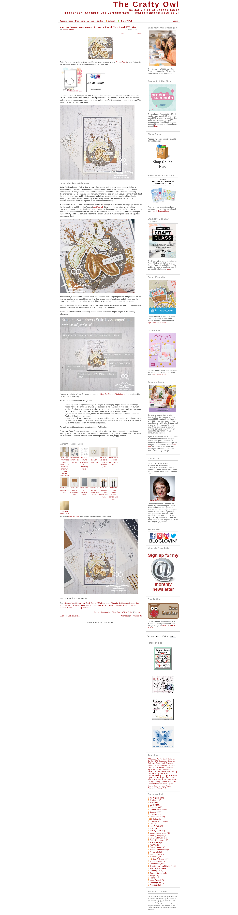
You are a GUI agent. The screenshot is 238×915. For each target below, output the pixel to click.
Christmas (151, 763)
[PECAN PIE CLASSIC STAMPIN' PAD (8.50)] (74, 479)
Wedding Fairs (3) (157, 883)
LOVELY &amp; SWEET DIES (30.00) (74, 460)
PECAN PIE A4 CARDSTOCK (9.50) (64, 490)
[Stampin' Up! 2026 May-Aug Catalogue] (162, 66)
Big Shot (151, 761)
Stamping (138, 612)
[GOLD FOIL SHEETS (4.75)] (64, 502)
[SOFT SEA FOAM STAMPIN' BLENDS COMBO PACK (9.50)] (113, 479)
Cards (96, 612)
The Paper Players (164, 786)
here (156, 126)
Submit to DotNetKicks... (70, 616)
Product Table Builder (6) (159, 850)
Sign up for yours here (157, 323)
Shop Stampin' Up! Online (90, 605)
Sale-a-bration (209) (161, 859)
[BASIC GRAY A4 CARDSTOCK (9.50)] (84, 479)
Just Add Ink (98, 207)
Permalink (124, 616)
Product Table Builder (73, 516)
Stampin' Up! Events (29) (160, 868)
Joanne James (68, 30)
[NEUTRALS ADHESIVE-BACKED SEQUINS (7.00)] (103, 448)
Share (122, 33)
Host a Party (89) (157, 826)
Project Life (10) (156, 852)
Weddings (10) (155, 885)
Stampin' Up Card (82, 603)
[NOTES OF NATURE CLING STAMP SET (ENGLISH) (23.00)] (84, 448)
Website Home (66, 21)
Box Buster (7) (155, 800)
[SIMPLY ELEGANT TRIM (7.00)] (94, 448)
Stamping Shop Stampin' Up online (162, 782)
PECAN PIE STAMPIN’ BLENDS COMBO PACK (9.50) (103, 492)
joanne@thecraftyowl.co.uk (157, 12)
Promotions (169, 767)
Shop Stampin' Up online (69, 605)
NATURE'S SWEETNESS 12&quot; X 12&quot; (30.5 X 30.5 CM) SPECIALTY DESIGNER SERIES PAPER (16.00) (64, 467)
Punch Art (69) (155, 857)
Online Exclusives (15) (159, 840)
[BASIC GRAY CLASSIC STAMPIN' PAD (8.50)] (94, 479)
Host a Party (159, 767)
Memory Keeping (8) (158, 836)
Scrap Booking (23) (157, 861)
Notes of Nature (129, 605)
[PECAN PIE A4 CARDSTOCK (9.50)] (64, 479)
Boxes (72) (154, 803)
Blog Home (80, 21)
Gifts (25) (153, 824)
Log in (175, 21)
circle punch (160, 763)
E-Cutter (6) (156, 819)
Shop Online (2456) (157, 864)
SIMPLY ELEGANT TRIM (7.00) (94, 460)
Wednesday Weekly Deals (157, 788)
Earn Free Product (160, 765)
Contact (100, 21)
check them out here (161, 211)
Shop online (134, 603)
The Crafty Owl (146, 4)
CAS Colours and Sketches (165, 761)
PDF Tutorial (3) (156, 843)
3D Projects (152, 759)
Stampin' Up (69, 603)
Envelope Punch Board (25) (161, 821)
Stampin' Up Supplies (119, 603)
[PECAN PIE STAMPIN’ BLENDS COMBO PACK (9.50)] (103, 479)
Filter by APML (126, 21)
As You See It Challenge (112, 605)
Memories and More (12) (160, 833)
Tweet (139, 33)
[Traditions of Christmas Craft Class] (162, 258)
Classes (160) (155, 812)
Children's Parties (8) (158, 810)
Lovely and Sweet (84, 608)
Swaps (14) (154, 875)
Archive (90, 21)
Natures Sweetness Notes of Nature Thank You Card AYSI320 (98, 27)
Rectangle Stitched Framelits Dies (160, 769)
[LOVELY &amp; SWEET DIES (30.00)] (74, 448)
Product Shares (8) (157, 847)
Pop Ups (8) (154, 845)
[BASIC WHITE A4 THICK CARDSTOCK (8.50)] (113, 448)
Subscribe (112, 21)
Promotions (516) (157, 854)
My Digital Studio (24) (158, 838)
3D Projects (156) (157, 798)
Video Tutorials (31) (157, 880)
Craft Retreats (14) (157, 817)
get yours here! (159, 374)
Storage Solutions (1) (158, 873)
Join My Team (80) (157, 831)
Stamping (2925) (156, 871)
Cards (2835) (155, 805)
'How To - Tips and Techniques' (112, 394)
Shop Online (105, 612)
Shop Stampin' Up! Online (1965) (163, 866)
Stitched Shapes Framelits (157, 784)
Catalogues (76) (156, 807)
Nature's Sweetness (68, 608)
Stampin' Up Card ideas (100, 603)
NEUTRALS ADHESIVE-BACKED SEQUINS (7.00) (103, 462)
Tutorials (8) (154, 878)
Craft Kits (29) (155, 814)
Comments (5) (136, 616)
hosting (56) (155, 828)
